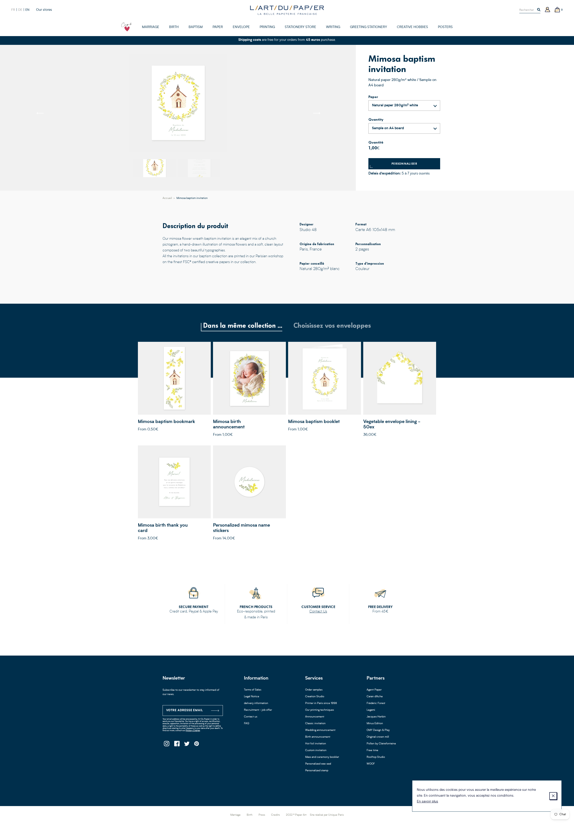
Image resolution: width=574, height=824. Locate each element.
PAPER (218, 27)
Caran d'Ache (375, 696)
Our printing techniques (319, 710)
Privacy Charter (193, 731)
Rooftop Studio (376, 757)
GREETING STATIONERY (368, 27)
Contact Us (318, 611)
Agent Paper (374, 690)
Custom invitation (315, 750)
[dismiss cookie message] (553, 796)
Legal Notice (251, 696)
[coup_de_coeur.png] (126, 26)
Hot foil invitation (315, 743)
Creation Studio (314, 696)
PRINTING (267, 27)
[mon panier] (557, 10)
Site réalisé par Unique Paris (327, 815)
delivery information (256, 703)
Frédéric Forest (376, 703)
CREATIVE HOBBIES (412, 27)
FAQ (246, 723)
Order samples (313, 690)
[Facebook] (176, 745)
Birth (249, 815)
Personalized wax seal (318, 764)
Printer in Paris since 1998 (321, 703)
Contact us (250, 716)
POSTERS (445, 27)
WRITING (333, 27)
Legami (371, 710)
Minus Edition (375, 723)
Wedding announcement (320, 730)
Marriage (235, 815)
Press (262, 815)
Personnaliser (404, 163)
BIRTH (174, 27)
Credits (275, 815)
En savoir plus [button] (427, 801)
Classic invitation (315, 723)
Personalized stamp (316, 770)
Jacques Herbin (376, 716)
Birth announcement (317, 737)
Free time (372, 750)
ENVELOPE (241, 27)
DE (20, 9)
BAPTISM (196, 27)
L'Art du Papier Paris (287, 10)
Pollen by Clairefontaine (381, 743)
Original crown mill (378, 737)
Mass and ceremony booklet (322, 757)
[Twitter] (187, 745)
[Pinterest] (197, 745)
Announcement (314, 716)
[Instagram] (166, 745)
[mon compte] (547, 10)
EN (27, 9)
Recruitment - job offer (258, 710)
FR (13, 9)
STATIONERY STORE (300, 27)
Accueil (167, 198)
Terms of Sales (252, 690)
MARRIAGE (150, 27)
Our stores (44, 10)
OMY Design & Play (378, 730)
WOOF (371, 764)
